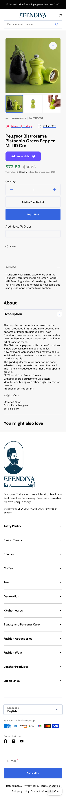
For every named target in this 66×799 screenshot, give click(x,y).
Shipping (23, 172)
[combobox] (33, 24)
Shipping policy (20, 791)
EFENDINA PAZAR (27, 508)
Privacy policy (31, 785)
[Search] (57, 24)
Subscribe (33, 773)
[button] (5, 15)
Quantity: (11, 181)
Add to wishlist (20, 156)
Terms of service (50, 785)
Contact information (42, 791)
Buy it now (33, 214)
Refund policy (14, 785)
